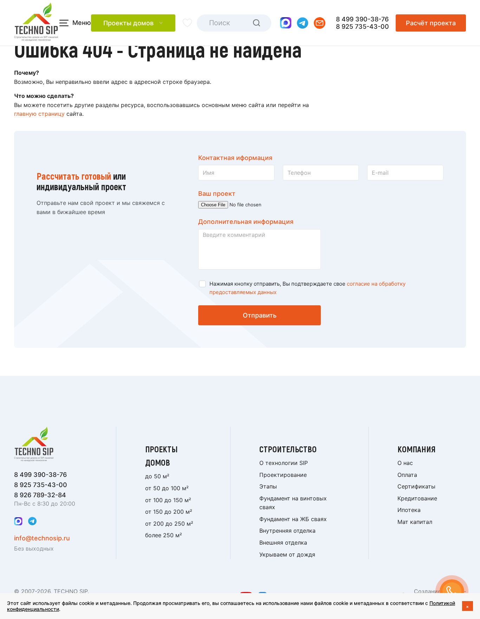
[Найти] (256, 23)
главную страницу (39, 113)
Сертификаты (416, 486)
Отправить (260, 315)
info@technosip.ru (42, 538)
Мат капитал (414, 521)
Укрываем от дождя (287, 554)
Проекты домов (128, 23)
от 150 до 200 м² (168, 511)
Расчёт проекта (431, 23)
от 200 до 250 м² (169, 523)
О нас (405, 462)
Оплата (407, 474)
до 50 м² (157, 476)
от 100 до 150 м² (168, 500)
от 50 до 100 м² (167, 488)
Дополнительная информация (245, 221)
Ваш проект (216, 193)
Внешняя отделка (283, 542)
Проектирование (283, 474)
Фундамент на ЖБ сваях (293, 519)
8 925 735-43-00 (362, 26)
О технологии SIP (283, 462)
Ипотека (409, 509)
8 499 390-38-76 (362, 19)
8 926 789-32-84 (40, 495)
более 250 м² (163, 535)
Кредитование (417, 498)
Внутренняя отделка (287, 530)
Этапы (268, 486)
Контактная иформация (235, 157)
